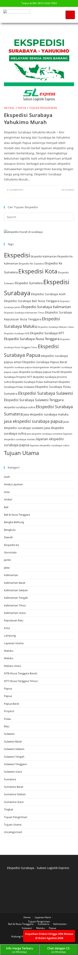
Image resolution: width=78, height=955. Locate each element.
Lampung (10, 635)
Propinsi (9, 711)
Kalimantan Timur (15, 605)
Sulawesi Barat (13, 741)
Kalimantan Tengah (16, 598)
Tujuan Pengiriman (43, 108)
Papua (22, 108)
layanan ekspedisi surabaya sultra (49, 445)
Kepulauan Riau (13, 620)
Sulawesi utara (13, 771)
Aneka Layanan (13, 484)
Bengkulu (10, 530)
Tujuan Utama (21, 453)
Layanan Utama (14, 643)
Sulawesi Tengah (14, 756)
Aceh (7, 477)
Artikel (9, 108)
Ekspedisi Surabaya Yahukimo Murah (28, 118)
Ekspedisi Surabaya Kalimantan (46, 306)
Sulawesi (9, 734)
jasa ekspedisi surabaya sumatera (44, 433)
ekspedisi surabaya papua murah (39, 372)
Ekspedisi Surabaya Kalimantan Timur (24, 312)
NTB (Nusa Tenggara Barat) (20, 673)
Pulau (7, 719)
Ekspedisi (17, 255)
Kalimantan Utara (15, 613)
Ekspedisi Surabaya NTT (47, 333)
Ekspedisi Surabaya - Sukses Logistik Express (38, 868)
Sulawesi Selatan (14, 749)
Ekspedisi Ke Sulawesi (31, 263)
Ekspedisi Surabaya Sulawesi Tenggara (34, 400)
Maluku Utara (12, 666)
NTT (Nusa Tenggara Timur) (21, 681)
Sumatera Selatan (15, 794)
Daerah (8, 537)
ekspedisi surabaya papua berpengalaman (26, 367)
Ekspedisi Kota (37, 271)
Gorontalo (10, 552)
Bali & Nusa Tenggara (17, 514)
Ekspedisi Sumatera (29, 283)
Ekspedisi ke (11, 545)
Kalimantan (11, 575)
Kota (7, 628)
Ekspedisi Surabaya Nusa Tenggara (31, 338)
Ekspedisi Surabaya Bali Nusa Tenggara (31, 301)
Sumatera (10, 779)
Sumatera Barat (13, 787)
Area (7, 492)
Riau (6, 726)
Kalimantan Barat (14, 583)
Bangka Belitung (14, 522)
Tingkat (8, 809)
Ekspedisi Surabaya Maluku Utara (56, 326)
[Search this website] (39, 217)
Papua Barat (11, 703)
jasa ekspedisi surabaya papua (33, 421)
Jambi (7, 560)
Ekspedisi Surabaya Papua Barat (44, 362)
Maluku (8, 651)
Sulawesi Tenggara (15, 764)
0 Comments (15, 189)
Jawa (7, 567)
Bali (6, 507)
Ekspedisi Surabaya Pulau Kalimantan (35, 382)
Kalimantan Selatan (16, 590)
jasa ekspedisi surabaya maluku (46, 414)
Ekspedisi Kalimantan (44, 256)
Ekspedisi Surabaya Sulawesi (45, 393)
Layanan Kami (43, 917)
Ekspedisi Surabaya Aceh (48, 294)
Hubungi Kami (19, 936)
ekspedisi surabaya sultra (19, 407)
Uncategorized (13, 832)
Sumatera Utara (14, 802)
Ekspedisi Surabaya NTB (17, 333)
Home (27, 917)
